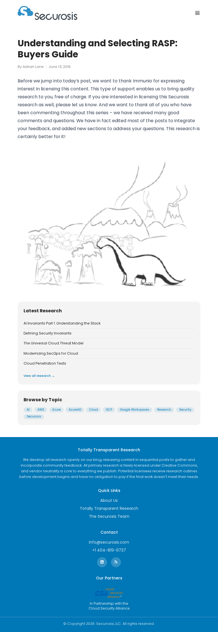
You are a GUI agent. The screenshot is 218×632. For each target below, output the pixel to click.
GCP (109, 410)
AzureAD (75, 410)
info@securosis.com (109, 542)
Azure (56, 410)
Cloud (93, 410)
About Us (109, 500)
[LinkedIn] (102, 562)
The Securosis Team (109, 516)
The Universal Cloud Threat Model (53, 343)
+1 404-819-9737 (109, 550)
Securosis (34, 416)
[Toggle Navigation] (197, 13)
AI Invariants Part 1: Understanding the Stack (62, 323)
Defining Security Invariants (48, 333)
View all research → (39, 376)
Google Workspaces (134, 410)
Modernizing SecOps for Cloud (51, 353)
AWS (40, 410)
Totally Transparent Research (109, 508)
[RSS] (116, 562)
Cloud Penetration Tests (45, 363)
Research (164, 410)
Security (185, 410)
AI (28, 410)
